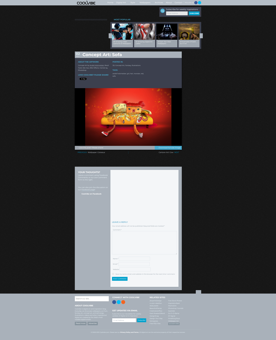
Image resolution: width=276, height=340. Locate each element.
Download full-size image (169, 148)
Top (198, 292)
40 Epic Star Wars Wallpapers (164, 42)
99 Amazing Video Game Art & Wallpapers (122, 42)
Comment (117, 230)
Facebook (196, 2)
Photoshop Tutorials (175, 308)
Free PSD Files (155, 323)
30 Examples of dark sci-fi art (188, 42)
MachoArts (172, 306)
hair (131, 74)
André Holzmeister (97, 65)
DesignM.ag (154, 316)
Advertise (93, 323)
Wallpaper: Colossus (96, 152)
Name (115, 259)
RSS (123, 302)
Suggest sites (174, 324)
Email (115, 264)
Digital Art (121, 2)
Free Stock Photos (175, 301)
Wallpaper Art (173, 321)
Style (132, 2)
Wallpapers (145, 2)
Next (201, 35)
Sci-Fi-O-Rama (173, 313)
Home (110, 2)
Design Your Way (156, 318)
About (169, 2)
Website (116, 269)
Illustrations (136, 65)
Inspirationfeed (174, 303)
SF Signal (171, 316)
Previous (110, 35)
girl (128, 74)
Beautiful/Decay (156, 308)
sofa (114, 76)
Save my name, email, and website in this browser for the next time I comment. (145, 274)
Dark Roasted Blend (157, 313)
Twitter (199, 2)
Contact (178, 2)
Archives (159, 2)
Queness (171, 311)
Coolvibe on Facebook (91, 194)
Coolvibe (86, 2)
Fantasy (128, 65)
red (142, 74)
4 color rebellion (156, 303)
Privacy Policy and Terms (129, 332)
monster (137, 74)
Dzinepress (154, 321)
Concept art (120, 65)
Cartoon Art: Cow (166, 152)
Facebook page (88, 190)
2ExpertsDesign (156, 301)
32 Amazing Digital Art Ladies (144, 42)
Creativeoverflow (156, 311)
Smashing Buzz (174, 318)
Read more (80, 323)
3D (114, 65)
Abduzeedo (154, 306)
